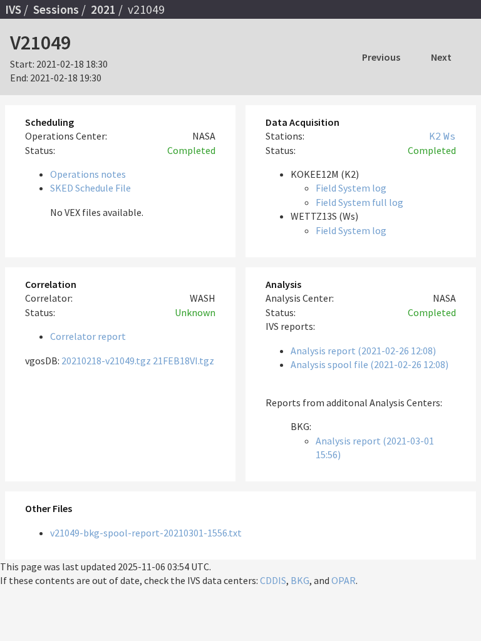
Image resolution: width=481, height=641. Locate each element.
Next (441, 57)
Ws (449, 136)
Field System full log (359, 202)
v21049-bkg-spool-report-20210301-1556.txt (146, 532)
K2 (435, 136)
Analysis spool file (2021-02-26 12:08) (369, 364)
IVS (13, 9)
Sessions (56, 9)
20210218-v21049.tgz (106, 360)
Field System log (351, 188)
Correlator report (88, 336)
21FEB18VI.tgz (183, 360)
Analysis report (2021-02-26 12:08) (363, 350)
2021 (103, 9)
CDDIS (273, 580)
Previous (381, 57)
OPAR (343, 580)
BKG (300, 580)
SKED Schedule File (90, 188)
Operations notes (88, 174)
